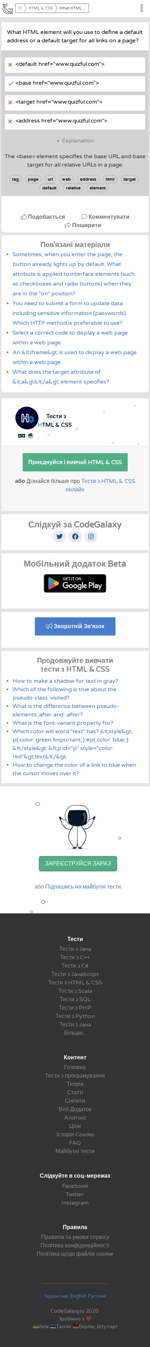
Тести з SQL (75, 999)
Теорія (75, 1084)
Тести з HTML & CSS (75, 982)
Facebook (75, 1186)
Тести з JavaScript (75, 974)
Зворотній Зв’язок (78, 626)
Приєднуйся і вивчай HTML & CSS (75, 462)
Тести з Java (75, 949)
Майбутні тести (75, 1151)
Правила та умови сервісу (75, 1237)
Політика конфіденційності (75, 1245)
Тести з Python (75, 1016)
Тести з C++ (75, 957)
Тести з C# (75, 965)
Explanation (78, 140)
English (78, 1296)
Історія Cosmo (75, 1134)
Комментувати (108, 216)
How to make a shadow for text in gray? (65, 681)
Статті (75, 1092)
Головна (75, 1067)
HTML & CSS (41, 8)
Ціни (75, 1126)
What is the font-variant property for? (63, 723)
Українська (56, 1296)
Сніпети (75, 1100)
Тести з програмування (75, 1075)
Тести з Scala (75, 991)
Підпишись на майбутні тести (83, 886)
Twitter (75, 1194)
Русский (97, 1296)
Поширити (86, 225)
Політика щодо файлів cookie (75, 1253)
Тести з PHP (75, 1007)
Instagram (75, 1202)
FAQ (75, 1142)
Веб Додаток (75, 1109)
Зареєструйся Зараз (78, 863)
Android (75, 1117)
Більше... (75, 1033)
